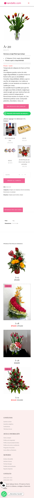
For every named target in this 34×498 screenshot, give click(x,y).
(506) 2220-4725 (7, 477)
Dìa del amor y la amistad (9, 192)
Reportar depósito (8, 469)
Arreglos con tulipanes (14, 189)
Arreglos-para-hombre (14, 195)
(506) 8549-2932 (7, 480)
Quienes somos (7, 421)
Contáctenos (6, 426)
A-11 (17, 397)
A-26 (17, 360)
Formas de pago (7, 464)
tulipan (21, 195)
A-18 (17, 323)
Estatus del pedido (8, 459)
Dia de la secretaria (25, 189)
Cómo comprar (7, 437)
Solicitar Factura (7, 461)
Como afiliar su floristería (9, 450)
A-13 (17, 277)
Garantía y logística (8, 424)
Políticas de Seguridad (9, 440)
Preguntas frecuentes (9, 447)
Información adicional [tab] (13, 209)
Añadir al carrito (14, 180)
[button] (4, 494)
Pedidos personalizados (9, 466)
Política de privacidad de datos (11, 442)
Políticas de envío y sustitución (11, 445)
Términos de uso (7, 429)
